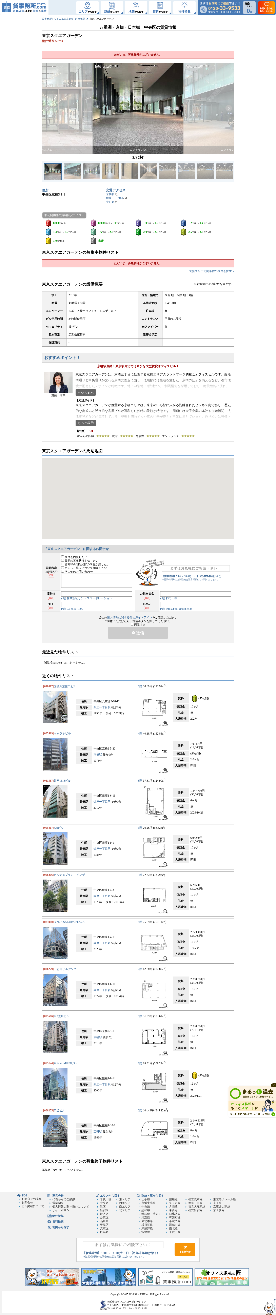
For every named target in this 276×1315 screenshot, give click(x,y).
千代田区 (105, 1199)
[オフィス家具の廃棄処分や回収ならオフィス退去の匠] (222, 1285)
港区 (103, 1206)
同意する (139, 624)
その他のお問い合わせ (78, 571)
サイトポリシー (62, 1210)
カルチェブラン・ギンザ (69, 874)
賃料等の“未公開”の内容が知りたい (87, 564)
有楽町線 (174, 1217)
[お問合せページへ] (185, 1254)
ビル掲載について (33, 1206)
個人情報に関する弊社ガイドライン (129, 617)
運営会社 (58, 1195)
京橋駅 (81, 18)
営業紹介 (58, 1203)
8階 (140, 780)
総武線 (145, 1210)
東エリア (125, 1199)
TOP (24, 1195)
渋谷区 (104, 1213)
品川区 (104, 1221)
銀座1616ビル (62, 780)
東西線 (173, 1210)
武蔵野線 (147, 1228)
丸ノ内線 (174, 1203)
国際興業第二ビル (65, 686)
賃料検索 (58, 1221)
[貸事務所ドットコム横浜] (52, 1285)
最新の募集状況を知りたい (81, 560)
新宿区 (104, 1210)
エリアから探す (110, 1195)
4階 (140, 733)
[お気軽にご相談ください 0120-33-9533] (220, 7)
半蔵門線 (174, 1221)
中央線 (145, 1206)
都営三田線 (195, 1203)
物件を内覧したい (75, 557)
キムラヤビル (62, 733)
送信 (139, 633)
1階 (140, 1016)
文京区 (104, 1228)
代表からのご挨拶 (63, 1199)
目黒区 (104, 1232)
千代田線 (174, 1232)
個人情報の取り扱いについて (70, 1206)
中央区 (104, 1203)
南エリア (125, 1206)
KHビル (58, 827)
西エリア (125, 1203)
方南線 (173, 1206)
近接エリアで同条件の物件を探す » (211, 271)
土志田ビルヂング (65, 969)
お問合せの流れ (31, 1198)
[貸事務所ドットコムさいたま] (108, 1285)
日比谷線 (174, 1213)
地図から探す (60, 1227)
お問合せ (27, 1202)
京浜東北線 (148, 1203)
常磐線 (145, 1232)
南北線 (173, 1228)
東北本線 (147, 1221)
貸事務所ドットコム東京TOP (57, 18)
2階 (140, 1110)
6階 (140, 686)
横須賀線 (147, 1224)
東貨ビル (59, 1110)
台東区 (104, 1217)
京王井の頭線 (221, 1206)
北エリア (125, 1210)
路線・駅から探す (152, 1195)
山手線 (145, 1199)
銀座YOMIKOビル (65, 1063)
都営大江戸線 (196, 1206)
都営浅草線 (195, 1199)
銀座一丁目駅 (114, 198)
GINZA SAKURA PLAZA (69, 922)
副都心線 (174, 1224)
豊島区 (104, 1224)
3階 (140, 827)
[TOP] (24, 7)
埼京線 (145, 1217)
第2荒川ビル (61, 1016)
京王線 (217, 1203)
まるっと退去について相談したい (85, 568)
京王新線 (218, 1210)
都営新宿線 (195, 1210)
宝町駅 (110, 202)
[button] (47, 108)
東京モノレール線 (224, 1199)
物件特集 (58, 1215)
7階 (140, 969)
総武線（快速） (151, 1213)
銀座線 (173, 1199)
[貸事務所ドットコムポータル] (165, 1285)
